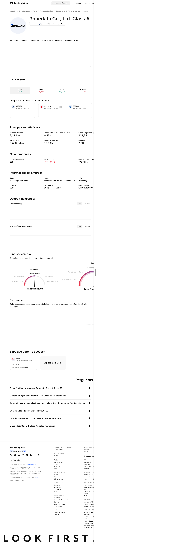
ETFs (55, 458)
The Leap (87, 468)
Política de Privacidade (91, 517)
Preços (86, 452)
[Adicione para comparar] (32, 107)
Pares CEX (57, 464)
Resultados (57, 487)
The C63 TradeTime (90, 506)
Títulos (56, 460)
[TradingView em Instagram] (23, 455)
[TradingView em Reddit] (38, 455)
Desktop (56, 514)
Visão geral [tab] (14, 40)
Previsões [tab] (59, 40)
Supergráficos (58, 449)
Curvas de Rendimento (61, 500)
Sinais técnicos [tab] (47, 40)
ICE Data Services (32, 464)
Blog (85, 489)
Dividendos (57, 489)
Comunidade (90, 3)
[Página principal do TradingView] (19, 3)
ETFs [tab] (76, 40)
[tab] (79, 203)
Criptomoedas (58, 462)
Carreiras (86, 494)
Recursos (86, 449)
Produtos (77, 3)
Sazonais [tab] (68, 40)
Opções (56, 502)
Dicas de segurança (90, 523)
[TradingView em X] (11, 455)
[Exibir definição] (24, 133)
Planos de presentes (90, 456)
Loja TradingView (89, 502)
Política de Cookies (90, 519)
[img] (61, 24)
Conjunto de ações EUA (91, 479)
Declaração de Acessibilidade (93, 521)
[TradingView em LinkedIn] (26, 455)
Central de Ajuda (89, 491)
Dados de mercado (90, 454)
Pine (55, 468)
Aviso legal (87, 514)
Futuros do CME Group (91, 475)
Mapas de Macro (59, 504)
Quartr (36, 477)
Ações (56, 455)
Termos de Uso (88, 512)
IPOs (55, 491)
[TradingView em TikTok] (34, 455)
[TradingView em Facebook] (15, 455)
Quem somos (88, 485)
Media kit (86, 496)
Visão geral (87, 462)
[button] (82, 3)
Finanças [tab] (24, 40)
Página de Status (89, 527)
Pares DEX (57, 466)
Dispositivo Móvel (59, 512)
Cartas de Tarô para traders (92, 504)
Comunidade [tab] (34, 40)
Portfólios (57, 497)
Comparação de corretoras (92, 466)
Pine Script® (58, 506)
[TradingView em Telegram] (30, 455)
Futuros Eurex (88, 477)
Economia (57, 485)
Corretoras (87, 464)
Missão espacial (89, 487)
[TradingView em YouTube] (19, 455)
